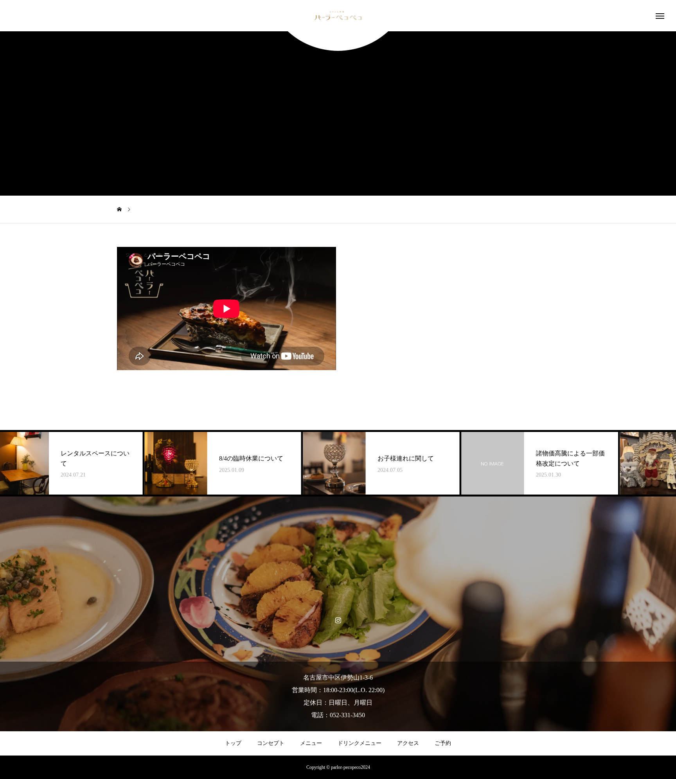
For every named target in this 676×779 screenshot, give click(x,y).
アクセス (408, 743)
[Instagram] (338, 619)
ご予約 (443, 743)
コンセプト (270, 743)
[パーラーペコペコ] (338, 15)
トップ (233, 743)
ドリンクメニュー (359, 743)
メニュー (311, 743)
